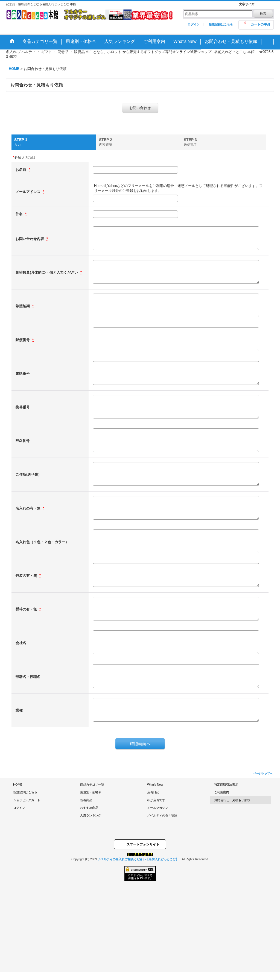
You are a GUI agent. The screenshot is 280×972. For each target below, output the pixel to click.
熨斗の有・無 (27, 609)
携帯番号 (23, 407)
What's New (155, 784)
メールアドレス (29, 192)
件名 (20, 214)
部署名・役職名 (28, 677)
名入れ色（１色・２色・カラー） (42, 542)
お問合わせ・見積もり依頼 (232, 800)
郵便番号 (23, 340)
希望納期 (23, 306)
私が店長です (156, 800)
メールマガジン (157, 807)
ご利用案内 (221, 792)
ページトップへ (263, 773)
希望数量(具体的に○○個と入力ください (47, 272)
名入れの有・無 (29, 508)
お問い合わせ (140, 108)
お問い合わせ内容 (30, 239)
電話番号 (23, 373)
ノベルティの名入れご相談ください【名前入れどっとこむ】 (138, 859)
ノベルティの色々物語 (162, 815)
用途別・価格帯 (90, 792)
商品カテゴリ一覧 (92, 784)
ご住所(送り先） (29, 474)
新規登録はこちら (221, 24)
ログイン (194, 24)
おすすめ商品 (89, 807)
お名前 (21, 170)
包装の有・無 (27, 575)
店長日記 (153, 792)
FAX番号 (23, 441)
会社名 (21, 643)
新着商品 (86, 800)
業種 (19, 710)
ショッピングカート (26, 800)
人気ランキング (90, 815)
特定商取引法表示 (226, 784)
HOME (17, 784)
